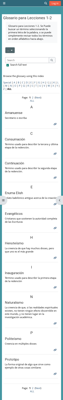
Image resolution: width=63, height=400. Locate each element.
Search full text (18, 64)
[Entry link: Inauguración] (55, 287)
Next (38, 97)
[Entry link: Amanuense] (55, 124)
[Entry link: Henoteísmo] (55, 257)
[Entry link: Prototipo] (55, 373)
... (11, 50)
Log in (55, 3)
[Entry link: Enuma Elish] (55, 204)
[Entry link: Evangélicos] (55, 228)
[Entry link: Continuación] (55, 177)
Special (7, 82)
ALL (32, 100)
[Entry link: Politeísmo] (55, 350)
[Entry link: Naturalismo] (55, 323)
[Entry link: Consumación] (55, 153)
